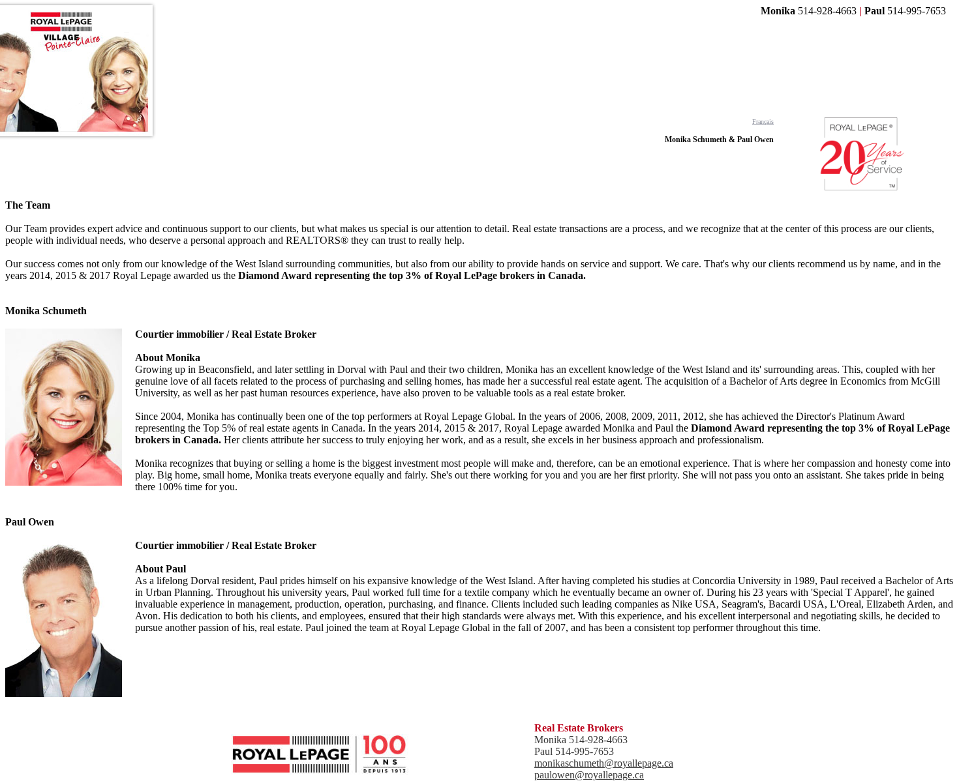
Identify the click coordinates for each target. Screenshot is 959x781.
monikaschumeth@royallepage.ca (603, 763)
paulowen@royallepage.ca (589, 774)
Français (763, 121)
